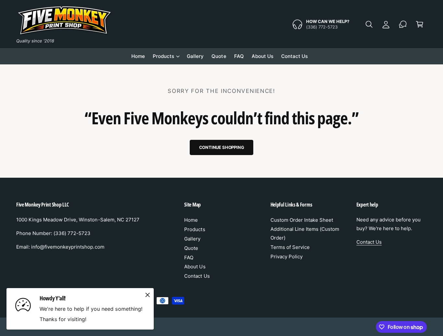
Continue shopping (221, 147)
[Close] (147, 295)
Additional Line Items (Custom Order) (304, 233)
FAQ (188, 257)
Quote (191, 248)
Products (163, 56)
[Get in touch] (402, 24)
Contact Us (197, 276)
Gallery (192, 239)
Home (191, 220)
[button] (369, 24)
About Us (194, 266)
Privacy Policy (286, 256)
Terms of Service (290, 247)
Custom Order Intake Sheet (301, 220)
